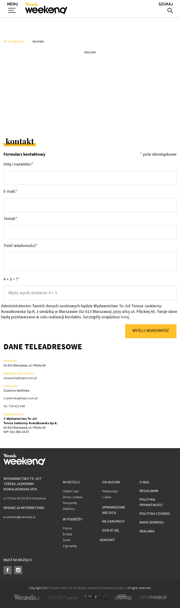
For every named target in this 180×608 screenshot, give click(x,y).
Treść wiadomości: (21, 245)
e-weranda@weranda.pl (19, 517)
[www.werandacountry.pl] (123, 597)
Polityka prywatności (151, 502)
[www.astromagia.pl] (152, 597)
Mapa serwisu (151, 522)
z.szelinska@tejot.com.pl (21, 398)
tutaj (125, 317)
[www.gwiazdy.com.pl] (96, 597)
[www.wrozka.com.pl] (62, 597)
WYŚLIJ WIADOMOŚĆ (150, 330)
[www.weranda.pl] (27, 597)
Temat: (10, 218)
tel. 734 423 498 (14, 406)
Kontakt (107, 539)
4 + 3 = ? (11, 279)
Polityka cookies (154, 513)
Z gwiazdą (70, 546)
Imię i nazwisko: (18, 164)
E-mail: (10, 191)
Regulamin (148, 490)
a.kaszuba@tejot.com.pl (20, 378)
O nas (144, 482)
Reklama (146, 531)
